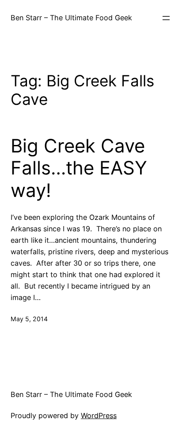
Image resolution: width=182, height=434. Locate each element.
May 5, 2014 (29, 319)
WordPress (99, 415)
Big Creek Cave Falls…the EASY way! (79, 168)
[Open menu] (166, 18)
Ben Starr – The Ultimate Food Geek (71, 17)
